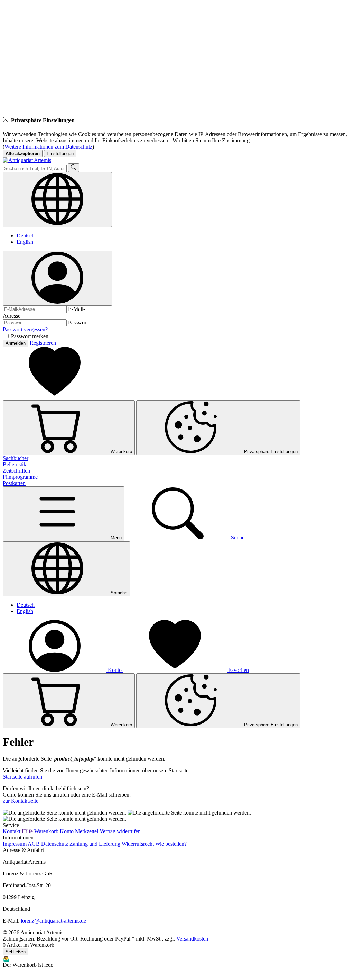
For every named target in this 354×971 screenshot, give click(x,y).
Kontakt (11, 831)
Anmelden (16, 343)
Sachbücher (15, 458)
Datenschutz (54, 844)
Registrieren (43, 343)
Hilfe (27, 831)
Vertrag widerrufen (120, 831)
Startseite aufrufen (22, 777)
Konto (67, 831)
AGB (34, 844)
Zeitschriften (16, 471)
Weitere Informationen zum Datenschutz (48, 147)
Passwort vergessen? (25, 329)
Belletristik (14, 464)
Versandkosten (192, 939)
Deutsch (26, 236)
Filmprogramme (20, 477)
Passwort (78, 322)
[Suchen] (73, 167)
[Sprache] (57, 199)
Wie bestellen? (171, 844)
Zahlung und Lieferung (94, 844)
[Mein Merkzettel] (54, 397)
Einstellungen (60, 153)
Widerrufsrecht (138, 844)
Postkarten (14, 483)
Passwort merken (29, 336)
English (25, 242)
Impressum (15, 844)
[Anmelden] (57, 278)
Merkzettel (87, 831)
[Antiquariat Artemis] (27, 160)
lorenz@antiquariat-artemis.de (53, 921)
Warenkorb (47, 831)
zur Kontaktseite (20, 801)
